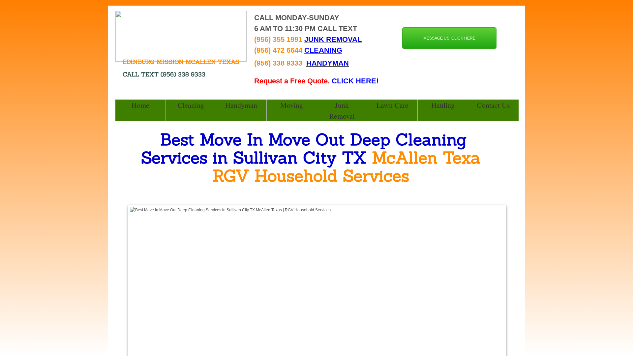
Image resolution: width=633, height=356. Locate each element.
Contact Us (493, 105)
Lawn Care (392, 105)
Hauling (443, 105)
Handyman (241, 105)
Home (140, 105)
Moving (291, 105)
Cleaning (191, 105)
